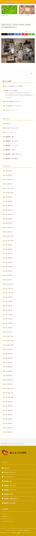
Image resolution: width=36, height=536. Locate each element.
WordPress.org (8, 521)
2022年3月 (8, 271)
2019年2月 (8, 432)
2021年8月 (8, 301)
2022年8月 (8, 249)
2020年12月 (9, 336)
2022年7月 (8, 253)
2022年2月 (8, 275)
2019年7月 (8, 410)
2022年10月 (9, 240)
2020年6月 (8, 362)
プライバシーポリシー (12, 530)
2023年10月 (9, 193)
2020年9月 (8, 349)
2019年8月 (8, 406)
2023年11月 (9, 188)
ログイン (6, 514)
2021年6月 (8, 310)
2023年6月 (8, 210)
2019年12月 (9, 389)
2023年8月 (8, 201)
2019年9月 (8, 402)
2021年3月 (8, 323)
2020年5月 (8, 367)
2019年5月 (8, 419)
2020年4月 (8, 371)
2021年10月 (9, 293)
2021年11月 (9, 288)
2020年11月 (9, 341)
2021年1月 (8, 332)
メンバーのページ (10, 132)
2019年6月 (8, 415)
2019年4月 (8, 423)
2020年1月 (8, 384)
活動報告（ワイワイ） (12, 145)
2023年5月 (8, 214)
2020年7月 (8, 358)
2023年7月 (8, 206)
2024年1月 (8, 184)
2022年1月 (8, 280)
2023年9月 (8, 197)
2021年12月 (9, 284)
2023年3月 (8, 223)
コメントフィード (8, 519)
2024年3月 (8, 179)
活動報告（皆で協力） (12, 158)
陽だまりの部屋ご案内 (24, 530)
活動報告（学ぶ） (10, 150)
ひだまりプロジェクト (12, 128)
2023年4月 (8, 219)
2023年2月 (8, 227)
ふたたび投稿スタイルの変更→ (14, 86)
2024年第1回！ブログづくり (13, 106)
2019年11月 (9, 393)
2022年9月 (8, 245)
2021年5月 (8, 315)
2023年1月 (8, 232)
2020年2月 (8, 380)
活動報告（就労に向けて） (13, 154)
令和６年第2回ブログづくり (13, 101)
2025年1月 (8, 171)
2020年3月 (8, 375)
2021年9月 (8, 297)
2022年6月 (8, 258)
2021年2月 (8, 328)
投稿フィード (7, 516)
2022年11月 (9, 236)
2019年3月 (8, 428)
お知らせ (8, 124)
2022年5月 (8, 262)
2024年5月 (8, 175)
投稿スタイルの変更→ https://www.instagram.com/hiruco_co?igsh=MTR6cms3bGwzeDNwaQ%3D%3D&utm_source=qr (19, 94)
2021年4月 (8, 319)
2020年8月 (8, 354)
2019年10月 (9, 397)
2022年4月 (8, 267)
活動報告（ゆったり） (12, 141)
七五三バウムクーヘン (11, 110)
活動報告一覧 (9, 137)
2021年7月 (8, 306)
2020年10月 (9, 345)
